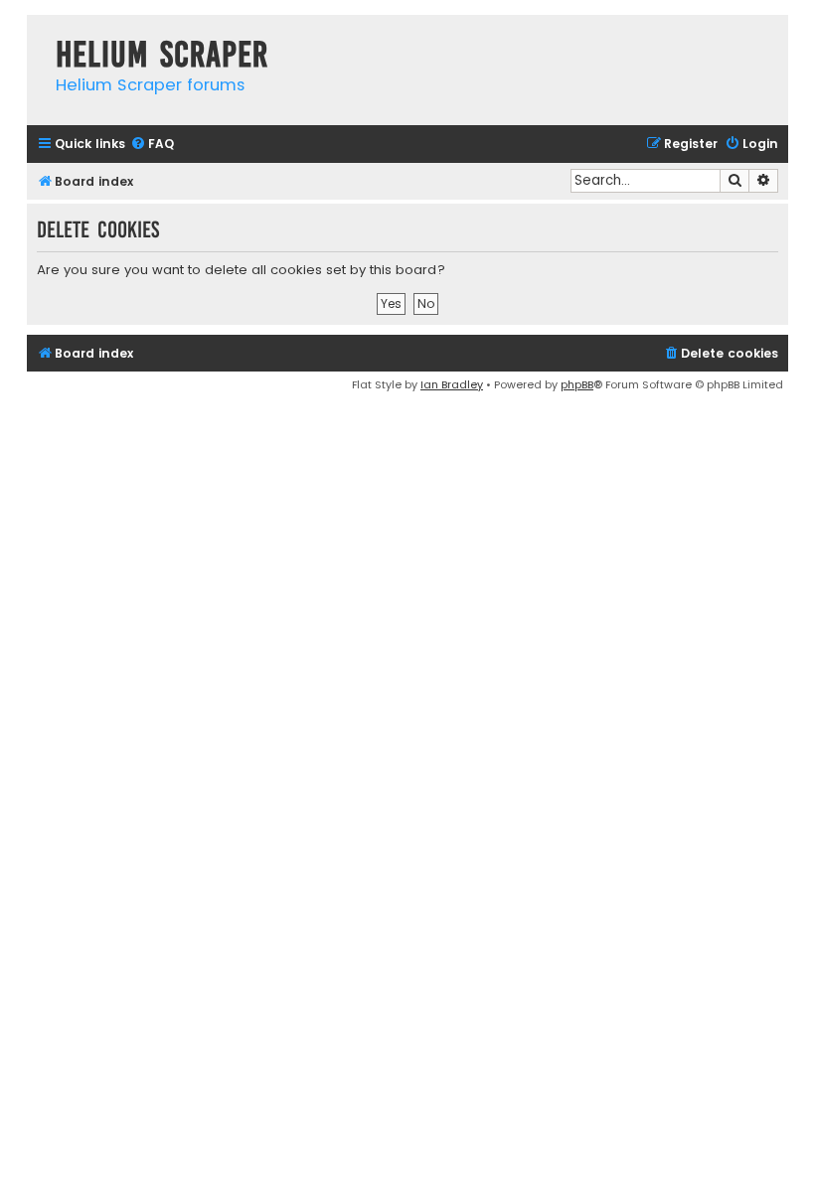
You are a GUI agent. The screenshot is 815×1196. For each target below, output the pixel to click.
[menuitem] (152, 144)
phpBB (577, 384)
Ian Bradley (451, 384)
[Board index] (36, 34)
